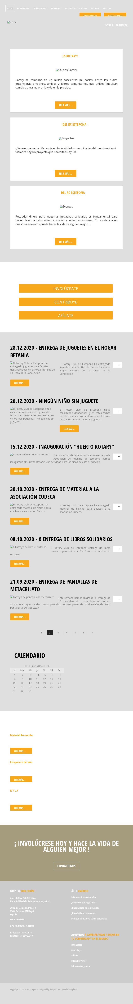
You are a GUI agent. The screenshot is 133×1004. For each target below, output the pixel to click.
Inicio (10, 8)
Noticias (95, 8)
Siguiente (103, 632)
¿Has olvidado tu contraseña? (85, 907)
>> (48, 666)
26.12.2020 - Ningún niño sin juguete (54, 401)
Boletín (107, 8)
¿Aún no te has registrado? (83, 902)
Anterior (30, 632)
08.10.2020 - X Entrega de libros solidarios (61, 539)
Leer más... (19, 383)
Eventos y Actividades (76, 8)
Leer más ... (65, 173)
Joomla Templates (69, 989)
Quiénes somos (40, 8)
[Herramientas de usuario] (117, 365)
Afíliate (65, 315)
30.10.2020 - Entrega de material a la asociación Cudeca (54, 492)
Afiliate (74, 955)
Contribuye (65, 301)
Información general (80, 966)
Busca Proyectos (78, 960)
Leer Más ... (65, 105)
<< (25, 666)
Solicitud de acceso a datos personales (89, 918)
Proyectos (56, 8)
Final (114, 632)
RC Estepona (23, 8)
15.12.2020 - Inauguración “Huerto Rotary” (62, 446)
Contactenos (66, 866)
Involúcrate (65, 288)
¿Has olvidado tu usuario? (83, 913)
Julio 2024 (37, 666)
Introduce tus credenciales (83, 897)
